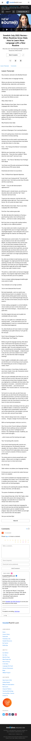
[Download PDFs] (20, 60)
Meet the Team (6, 657)
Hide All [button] (15, 520)
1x (16, 29)
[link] (3, 11)
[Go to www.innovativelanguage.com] (15, 727)
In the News (5, 663)
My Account (5, 686)
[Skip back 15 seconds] (3, 29)
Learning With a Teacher (8, 693)
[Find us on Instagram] (16, 714)
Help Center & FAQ (7, 680)
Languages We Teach (8, 666)
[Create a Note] (15, 60)
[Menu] (2, 2)
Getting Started (6, 682)
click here (17, 611)
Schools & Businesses (8, 668)
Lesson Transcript (4, 66)
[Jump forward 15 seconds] (11, 29)
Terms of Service (19, 738)
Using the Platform (7, 689)
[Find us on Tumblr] (13, 714)
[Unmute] (21, 30)
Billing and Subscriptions (8, 684)
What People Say (7, 659)
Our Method (5, 652)
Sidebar (22, 11)
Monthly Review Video (13, 6)
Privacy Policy (12, 734)
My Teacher (5, 643)
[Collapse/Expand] (15, 528)
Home (4, 632)
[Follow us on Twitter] (4, 714)
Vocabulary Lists (6, 638)
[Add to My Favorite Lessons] (10, 60)
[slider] (25, 30)
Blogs (4, 670)
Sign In (7, 536)
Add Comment (15, 568)
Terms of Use (19, 734)
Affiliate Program (6, 672)
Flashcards (5, 636)
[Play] (7, 30)
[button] (28, 2)
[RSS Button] (3, 533)
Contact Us (5, 695)
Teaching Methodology (8, 691)
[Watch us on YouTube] (7, 714)
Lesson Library (4, 6)
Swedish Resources (7, 641)
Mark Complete (13, 55)
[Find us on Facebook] (10, 714)
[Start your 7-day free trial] (7, 702)
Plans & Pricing (6, 661)
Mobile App (5, 645)
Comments (13, 66)
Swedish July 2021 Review (13, 601)
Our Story (5, 655)
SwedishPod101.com (19, 731)
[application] (15, 23)
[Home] (14, 3)
